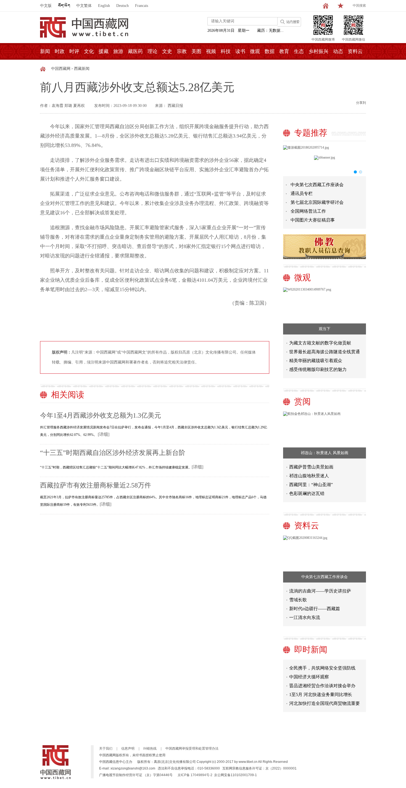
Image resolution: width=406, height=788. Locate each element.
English (104, 6)
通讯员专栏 (302, 193)
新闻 (45, 51)
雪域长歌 (298, 599)
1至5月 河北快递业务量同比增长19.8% (320, 691)
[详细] (103, 434)
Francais (141, 6)
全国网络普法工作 (308, 211)
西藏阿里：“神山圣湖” (311, 484)
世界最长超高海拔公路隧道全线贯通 (324, 351)
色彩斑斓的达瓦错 (307, 493)
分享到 (361, 103)
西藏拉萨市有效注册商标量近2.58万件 (95, 485)
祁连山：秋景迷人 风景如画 (324, 453)
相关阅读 (67, 394)
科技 (226, 51)
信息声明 (128, 748)
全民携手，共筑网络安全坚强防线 (322, 664)
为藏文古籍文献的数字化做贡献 (320, 343)
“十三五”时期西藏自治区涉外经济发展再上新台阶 (112, 452)
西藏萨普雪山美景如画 (311, 467)
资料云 (355, 51)
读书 (240, 51)
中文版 (46, 6)
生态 (299, 51)
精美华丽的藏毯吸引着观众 (315, 360)
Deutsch (122, 6)
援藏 (104, 51)
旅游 (118, 51)
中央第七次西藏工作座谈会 (317, 184)
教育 (284, 51)
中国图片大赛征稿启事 (313, 220)
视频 (211, 51)
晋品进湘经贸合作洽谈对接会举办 (322, 681)
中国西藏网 (60, 69)
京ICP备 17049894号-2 (195, 775)
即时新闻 (310, 649)
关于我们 (105, 748)
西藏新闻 (81, 69)
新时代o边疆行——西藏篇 (314, 608)
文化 (89, 51)
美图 (196, 51)
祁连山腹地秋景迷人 (309, 475)
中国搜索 (359, 5)
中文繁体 (84, 6)
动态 (338, 51)
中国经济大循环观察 (309, 673)
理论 (152, 51)
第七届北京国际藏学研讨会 (317, 202)
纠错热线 (150, 748)
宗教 (182, 51)
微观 (255, 51)
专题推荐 (310, 132)
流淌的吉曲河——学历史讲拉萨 (320, 591)
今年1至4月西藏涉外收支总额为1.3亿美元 (100, 415)
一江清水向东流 (304, 617)
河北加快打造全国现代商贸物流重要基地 (324, 700)
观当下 (324, 329)
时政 (60, 51)
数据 (270, 51)
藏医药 (135, 51)
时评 (74, 51)
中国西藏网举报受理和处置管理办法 (191, 748)
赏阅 (302, 401)
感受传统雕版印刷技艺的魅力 (318, 369)
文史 (167, 51)
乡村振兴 (318, 51)
